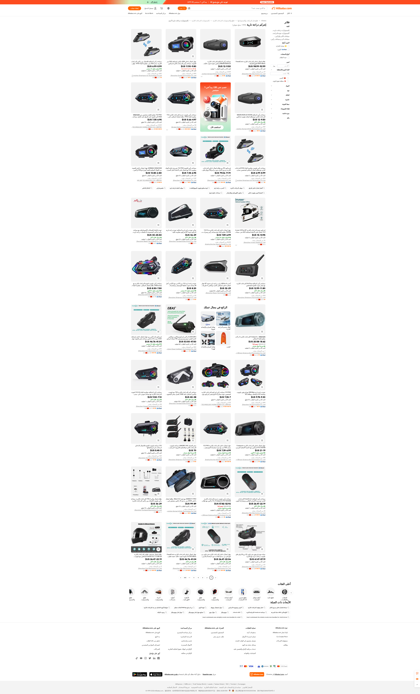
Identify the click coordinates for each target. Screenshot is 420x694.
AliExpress (178, 684)
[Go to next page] (181, 578)
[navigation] (280, 299)
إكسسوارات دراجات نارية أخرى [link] (178, 21)
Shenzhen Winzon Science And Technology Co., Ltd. (250, 353)
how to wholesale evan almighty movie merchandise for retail (221, 617)
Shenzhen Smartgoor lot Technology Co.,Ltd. (146, 75)
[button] (189, 8)
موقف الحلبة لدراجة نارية (176, 188)
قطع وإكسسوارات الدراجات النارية (223, 21)
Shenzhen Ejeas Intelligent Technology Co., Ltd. (181, 349)
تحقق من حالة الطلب (153, 641)
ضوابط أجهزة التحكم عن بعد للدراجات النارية (156, 607)
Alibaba (263, 21)
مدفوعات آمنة (251, 632)
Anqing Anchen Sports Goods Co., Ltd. (218, 244)
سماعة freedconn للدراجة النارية (256, 612)
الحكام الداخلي (146, 188)
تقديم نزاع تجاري (186, 641)
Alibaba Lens (279, 674)
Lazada (210, 684)
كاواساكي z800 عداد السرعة (279, 612)
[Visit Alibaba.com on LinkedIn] (154, 658)
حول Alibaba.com (282, 628)
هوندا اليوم (201, 607)
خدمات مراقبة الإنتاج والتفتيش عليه (245, 649)
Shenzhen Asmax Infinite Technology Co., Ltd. (215, 74)
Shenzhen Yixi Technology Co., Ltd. (184, 180)
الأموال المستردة (186, 645)
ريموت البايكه (161, 612)
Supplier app (207, 674)
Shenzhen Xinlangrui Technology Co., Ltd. (182, 297)
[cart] (161, 9)
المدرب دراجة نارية (219, 188)
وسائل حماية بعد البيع (249, 645)
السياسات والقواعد (250, 653)
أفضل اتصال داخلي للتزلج (256, 188)
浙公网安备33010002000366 (245, 691)
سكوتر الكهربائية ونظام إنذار (234, 193)
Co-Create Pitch (282, 637)
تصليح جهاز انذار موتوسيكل (195, 612)
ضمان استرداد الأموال (249, 637)
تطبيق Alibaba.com (171, 674)
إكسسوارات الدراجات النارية (200, 21)
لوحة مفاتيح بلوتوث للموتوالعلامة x (198, 188)
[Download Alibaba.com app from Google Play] (139, 674)
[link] (417, 673)
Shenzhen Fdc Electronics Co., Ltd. (253, 74)
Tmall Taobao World (199, 684)
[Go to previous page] (216, 578)
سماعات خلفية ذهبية (214, 193)
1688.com (187, 684)
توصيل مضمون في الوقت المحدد (245, 641)
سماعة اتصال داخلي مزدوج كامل (278, 607)
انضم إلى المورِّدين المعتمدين (151, 645)
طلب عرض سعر (218, 637)
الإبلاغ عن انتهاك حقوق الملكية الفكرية (180, 649)
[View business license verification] (230, 691)
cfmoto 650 (236, 612)
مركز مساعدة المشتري (184, 632)
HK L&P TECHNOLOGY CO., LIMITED (149, 180)
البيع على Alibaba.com (153, 632)
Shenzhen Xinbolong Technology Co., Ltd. (251, 297)
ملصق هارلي (160, 188)
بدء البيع (157, 637)
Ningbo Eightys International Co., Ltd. (183, 127)
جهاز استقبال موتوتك (216, 607)
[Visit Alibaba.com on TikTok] (136, 658)
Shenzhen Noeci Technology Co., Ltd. (218, 293)
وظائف (285, 645)
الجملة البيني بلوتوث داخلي (255, 193)
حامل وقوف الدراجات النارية (255, 607)
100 (185, 577)
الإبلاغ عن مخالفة (186, 653)
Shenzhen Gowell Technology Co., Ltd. (183, 75)
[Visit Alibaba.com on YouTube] (141, 658)
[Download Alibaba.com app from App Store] (155, 674)
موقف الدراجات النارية (236, 188)
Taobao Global (219, 684)
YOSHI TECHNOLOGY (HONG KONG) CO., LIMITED (146, 127)
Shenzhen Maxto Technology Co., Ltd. (149, 241)
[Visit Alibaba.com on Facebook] (158, 658)
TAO (227, 684)
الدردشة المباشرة (186, 637)
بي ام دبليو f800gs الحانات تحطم (183, 607)
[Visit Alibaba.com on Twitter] (150, 658)
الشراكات (157, 649)
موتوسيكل (224, 612)
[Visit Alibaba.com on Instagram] (145, 658)
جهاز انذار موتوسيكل (176, 612)
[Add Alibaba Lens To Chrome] (257, 674)
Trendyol (233, 684)
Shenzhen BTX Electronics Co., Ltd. (150, 294)
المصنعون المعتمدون (217, 632)
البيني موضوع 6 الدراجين (235, 607)
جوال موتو (212, 612)
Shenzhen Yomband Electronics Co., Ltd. (182, 241)
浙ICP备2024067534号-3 (265, 691)
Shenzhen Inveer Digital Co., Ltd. (254, 242)
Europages (241, 684)
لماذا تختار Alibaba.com (280, 632)
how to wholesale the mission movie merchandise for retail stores (267, 617)
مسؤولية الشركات (282, 641)
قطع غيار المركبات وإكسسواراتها (248, 21)
